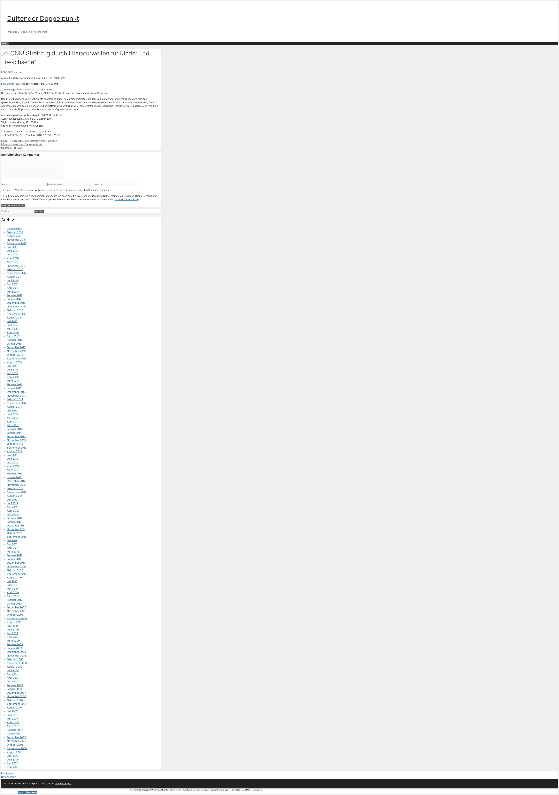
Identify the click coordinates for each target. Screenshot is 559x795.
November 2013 (16, 440)
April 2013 (13, 466)
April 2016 (13, 332)
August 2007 (14, 707)
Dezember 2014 (16, 391)
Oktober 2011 (15, 533)
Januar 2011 (14, 559)
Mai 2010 (12, 588)
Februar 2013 (15, 473)
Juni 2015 (12, 369)
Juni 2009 (13, 629)
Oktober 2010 (15, 570)
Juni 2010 (12, 585)
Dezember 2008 (16, 651)
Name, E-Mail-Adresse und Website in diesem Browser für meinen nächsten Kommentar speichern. (59, 190)
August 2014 (14, 406)
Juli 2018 (12, 247)
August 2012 (14, 495)
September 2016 (16, 314)
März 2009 (13, 640)
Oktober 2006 (15, 744)
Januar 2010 (14, 603)
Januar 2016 (14, 343)
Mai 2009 (12, 633)
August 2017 (14, 276)
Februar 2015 (14, 384)
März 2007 (13, 726)
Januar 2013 (14, 477)
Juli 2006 (12, 755)
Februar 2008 (15, 685)
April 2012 (13, 510)
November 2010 (16, 566)
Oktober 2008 (15, 659)
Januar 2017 (14, 299)
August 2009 (14, 622)
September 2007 (17, 703)
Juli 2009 (12, 625)
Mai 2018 (12, 254)
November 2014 (16, 395)
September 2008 (17, 663)
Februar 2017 (14, 295)
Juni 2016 (12, 325)
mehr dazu (22, 792)
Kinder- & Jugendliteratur (15, 140)
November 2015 (16, 351)
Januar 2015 (14, 388)
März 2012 (13, 514)
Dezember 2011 (16, 525)
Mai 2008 (12, 674)
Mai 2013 (12, 462)
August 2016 (14, 317)
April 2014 (13, 421)
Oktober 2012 (15, 488)
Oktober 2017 (15, 269)
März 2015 (13, 380)
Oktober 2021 (15, 232)
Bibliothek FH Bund (11, 147)
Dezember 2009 (16, 607)
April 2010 (13, 592)
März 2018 (13, 262)
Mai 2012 (12, 507)
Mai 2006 (12, 763)
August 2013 (14, 451)
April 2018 (13, 258)
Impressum (7, 773)
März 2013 (13, 469)
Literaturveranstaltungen (43, 140)
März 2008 (13, 681)
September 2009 (17, 618)
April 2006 (13, 767)
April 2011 (12, 547)
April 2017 (13, 287)
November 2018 (16, 239)
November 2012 (16, 484)
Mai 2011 (12, 544)
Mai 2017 (12, 284)
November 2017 (16, 265)
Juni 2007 (13, 715)
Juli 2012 (12, 499)
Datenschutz (8, 776)
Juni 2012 (12, 503)
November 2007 (16, 696)
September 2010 (16, 573)
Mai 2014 (12, 418)
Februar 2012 (14, 518)
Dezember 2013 (16, 436)
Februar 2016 (15, 339)
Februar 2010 (15, 599)
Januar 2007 (14, 733)
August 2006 (14, 752)
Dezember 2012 (16, 481)
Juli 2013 (12, 455)
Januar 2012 (14, 521)
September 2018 (16, 243)
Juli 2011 (12, 540)
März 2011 (13, 551)
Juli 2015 (12, 366)
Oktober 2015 (15, 354)
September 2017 (16, 273)
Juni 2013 (12, 458)
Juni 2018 (12, 250)
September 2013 (16, 447)
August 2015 (14, 362)
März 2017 (13, 291)
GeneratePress (63, 783)
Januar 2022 (14, 228)
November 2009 (16, 611)
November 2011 (16, 529)
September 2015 (16, 358)
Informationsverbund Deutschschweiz (22, 144)
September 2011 (16, 536)
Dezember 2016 (16, 302)
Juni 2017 (12, 280)
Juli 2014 (12, 410)
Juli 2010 (12, 581)
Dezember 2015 (16, 347)
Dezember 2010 (16, 562)
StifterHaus (13, 83)
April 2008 (13, 677)
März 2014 (13, 425)
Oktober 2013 (15, 443)
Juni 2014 (12, 414)
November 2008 (16, 655)
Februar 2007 (15, 729)
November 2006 (16, 741)
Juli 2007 (12, 711)
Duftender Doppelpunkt (43, 18)
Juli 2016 (12, 321)
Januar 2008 (14, 689)
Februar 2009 (15, 644)
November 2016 (16, 306)
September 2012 (16, 492)
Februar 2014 (15, 429)
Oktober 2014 (15, 399)
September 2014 (16, 403)
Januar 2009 (14, 648)
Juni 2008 (13, 670)
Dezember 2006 (16, 737)
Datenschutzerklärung (127, 199)
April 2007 (13, 722)
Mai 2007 (12, 718)
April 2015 (13, 377)
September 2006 (17, 748)
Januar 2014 (14, 432)
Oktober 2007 (15, 700)
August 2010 (14, 577)
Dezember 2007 (16, 692)
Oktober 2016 (15, 310)
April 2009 (13, 637)
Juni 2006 (13, 759)
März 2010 (13, 596)
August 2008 (14, 666)
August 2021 (14, 235)
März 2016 (13, 336)
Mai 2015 (12, 373)
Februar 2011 (14, 555)
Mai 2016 (12, 328)
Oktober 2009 (15, 614)
